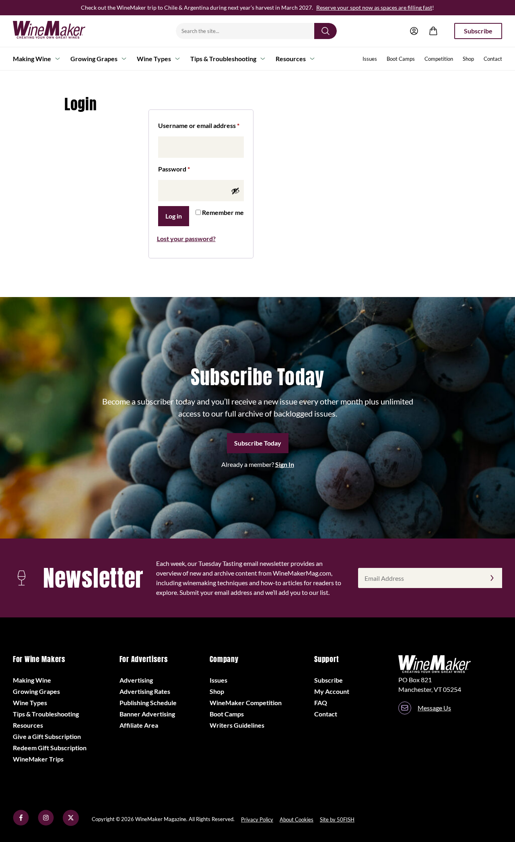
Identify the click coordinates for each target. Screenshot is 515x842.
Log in (173, 216)
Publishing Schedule (148, 702)
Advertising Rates (144, 691)
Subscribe (478, 31)
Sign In (284, 464)
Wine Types (154, 58)
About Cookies (296, 819)
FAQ (320, 702)
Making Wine (32, 58)
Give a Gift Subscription (47, 736)
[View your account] (414, 31)
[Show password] (235, 190)
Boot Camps (401, 59)
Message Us (434, 708)
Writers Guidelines (237, 725)
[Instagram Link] (46, 823)
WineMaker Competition (246, 702)
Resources (291, 58)
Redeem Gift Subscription (50, 747)
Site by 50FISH (337, 819)
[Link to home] (59, 31)
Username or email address (201, 125)
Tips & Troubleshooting (223, 58)
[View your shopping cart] (433, 31)
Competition (438, 59)
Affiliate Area (138, 725)
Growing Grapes (93, 58)
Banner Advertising (147, 714)
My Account (331, 691)
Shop (468, 59)
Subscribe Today (257, 443)
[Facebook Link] (21, 823)
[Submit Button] (325, 31)
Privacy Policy (257, 819)
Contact (493, 59)
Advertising (136, 680)
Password (187, 169)
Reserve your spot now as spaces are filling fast (374, 7)
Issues (370, 59)
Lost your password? (186, 238)
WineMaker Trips (38, 759)
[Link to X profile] (71, 823)
